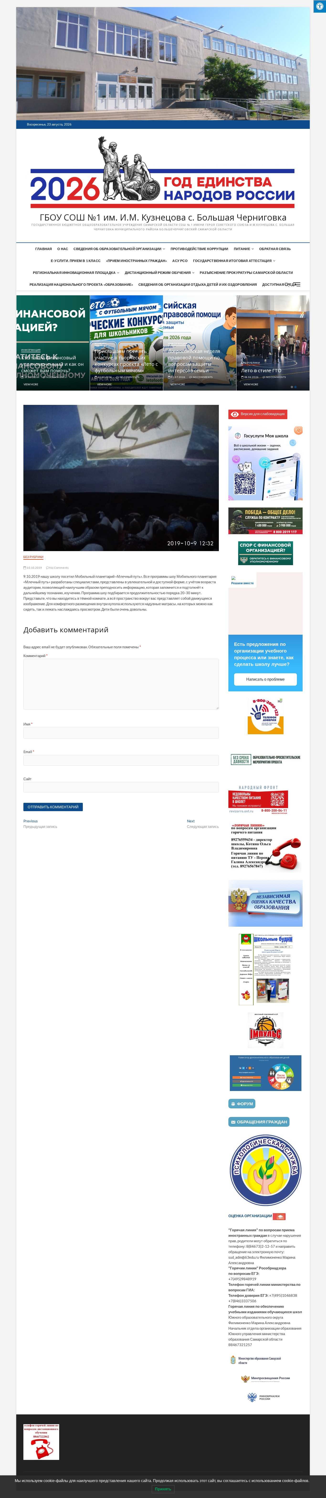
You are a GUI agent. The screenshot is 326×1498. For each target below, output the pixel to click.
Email (28, 751)
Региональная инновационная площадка (74, 273)
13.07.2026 (177, 377)
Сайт (27, 779)
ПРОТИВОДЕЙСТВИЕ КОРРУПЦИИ (199, 249)
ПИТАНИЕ (242, 249)
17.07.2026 (104, 377)
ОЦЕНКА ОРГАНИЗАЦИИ (250, 1216)
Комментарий (35, 655)
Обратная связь (275, 249)
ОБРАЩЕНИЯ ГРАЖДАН (262, 1121)
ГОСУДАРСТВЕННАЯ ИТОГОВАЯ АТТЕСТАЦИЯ (232, 261)
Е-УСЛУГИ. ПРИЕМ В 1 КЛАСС (75, 261)
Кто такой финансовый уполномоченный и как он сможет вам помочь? (126, 364)
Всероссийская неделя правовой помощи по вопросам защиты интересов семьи (267, 361)
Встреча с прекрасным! (48, 370)
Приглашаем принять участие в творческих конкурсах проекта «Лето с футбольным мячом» (199, 361)
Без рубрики (33, 557)
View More (31, 384)
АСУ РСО (179, 261)
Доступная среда (279, 284)
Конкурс (174, 343)
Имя (28, 724)
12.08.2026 (31, 377)
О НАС (62, 249)
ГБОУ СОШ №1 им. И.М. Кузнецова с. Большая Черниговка (163, 217)
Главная (43, 249)
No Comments (55, 377)
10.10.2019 (34, 567)
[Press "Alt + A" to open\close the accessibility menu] (319, 6)
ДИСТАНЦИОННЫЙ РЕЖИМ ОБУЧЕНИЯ (158, 273)
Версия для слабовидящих (262, 414)
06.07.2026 (251, 377)
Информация (31, 362)
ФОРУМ (245, 1103)
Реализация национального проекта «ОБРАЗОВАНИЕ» (81, 284)
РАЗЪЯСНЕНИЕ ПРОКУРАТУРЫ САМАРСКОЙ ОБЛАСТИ (246, 273)
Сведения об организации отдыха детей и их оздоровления (197, 284)
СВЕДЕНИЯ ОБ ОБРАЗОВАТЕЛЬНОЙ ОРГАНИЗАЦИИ (117, 249)
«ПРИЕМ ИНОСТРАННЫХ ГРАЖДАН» (136, 261)
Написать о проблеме (265, 679)
